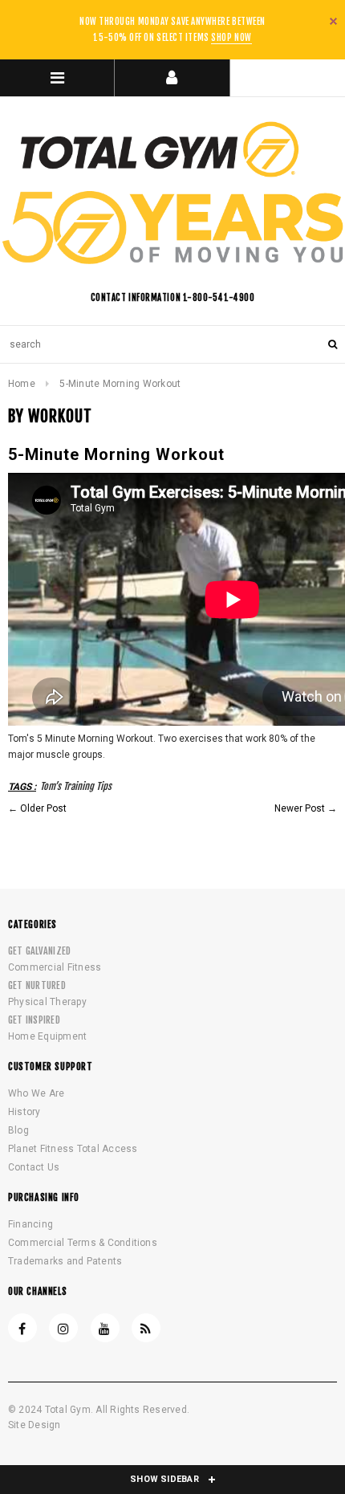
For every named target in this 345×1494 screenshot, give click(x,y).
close (333, 21)
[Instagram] (63, 1327)
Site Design (34, 1425)
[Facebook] (22, 1327)
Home (21, 383)
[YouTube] (105, 1327)
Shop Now (231, 37)
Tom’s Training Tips (76, 786)
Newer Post (299, 808)
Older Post (43, 808)
